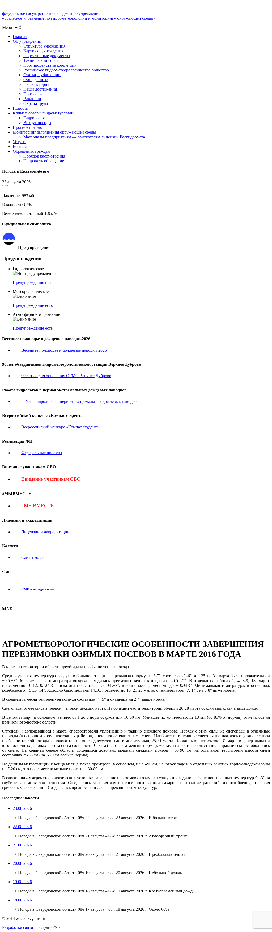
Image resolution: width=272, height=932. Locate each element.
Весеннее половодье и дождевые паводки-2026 (64, 350)
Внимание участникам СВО (51, 479)
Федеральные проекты (41, 452)
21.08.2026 (22, 845)
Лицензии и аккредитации (45, 532)
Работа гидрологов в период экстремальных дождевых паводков (80, 401)
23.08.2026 (22, 808)
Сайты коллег (33, 557)
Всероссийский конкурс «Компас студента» (61, 427)
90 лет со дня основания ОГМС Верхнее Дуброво (66, 375)
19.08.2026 (22, 881)
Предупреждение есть (33, 305)
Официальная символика (38, 235)
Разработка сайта (17, 927)
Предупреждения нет (32, 282)
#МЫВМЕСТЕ (37, 505)
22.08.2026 (22, 826)
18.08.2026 (22, 900)
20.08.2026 (22, 863)
